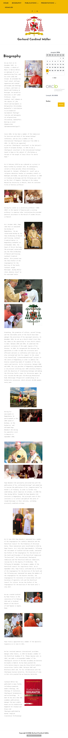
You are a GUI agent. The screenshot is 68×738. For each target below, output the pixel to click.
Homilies (9, 7)
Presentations (47, 3)
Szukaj (48, 101)
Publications (30, 3)
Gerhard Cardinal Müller (34, 39)
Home (5, 3)
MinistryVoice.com (36, 735)
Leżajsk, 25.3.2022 (52, 95)
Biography (16, 3)
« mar (54, 78)
